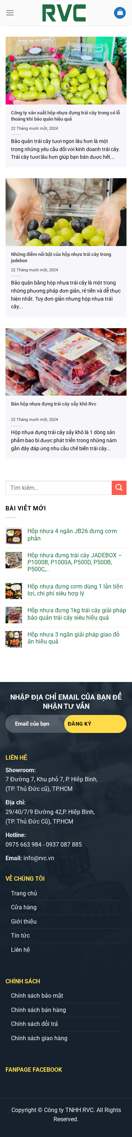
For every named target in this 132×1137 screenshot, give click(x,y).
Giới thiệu (24, 921)
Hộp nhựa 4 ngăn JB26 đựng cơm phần (72, 535)
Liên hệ (20, 949)
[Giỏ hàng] (120, 13)
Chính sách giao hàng (39, 1038)
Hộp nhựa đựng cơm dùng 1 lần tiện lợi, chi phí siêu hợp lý (75, 590)
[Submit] (119, 488)
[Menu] (10, 13)
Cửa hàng (24, 907)
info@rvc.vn (38, 858)
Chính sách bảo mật (37, 995)
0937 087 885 (64, 844)
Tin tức (20, 935)
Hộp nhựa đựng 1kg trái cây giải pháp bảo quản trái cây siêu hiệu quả (76, 614)
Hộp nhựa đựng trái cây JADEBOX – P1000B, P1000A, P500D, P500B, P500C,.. (74, 562)
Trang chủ (24, 893)
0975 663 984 (23, 844)
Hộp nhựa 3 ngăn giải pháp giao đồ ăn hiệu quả (73, 638)
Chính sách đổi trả (34, 1023)
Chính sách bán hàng (38, 1009)
